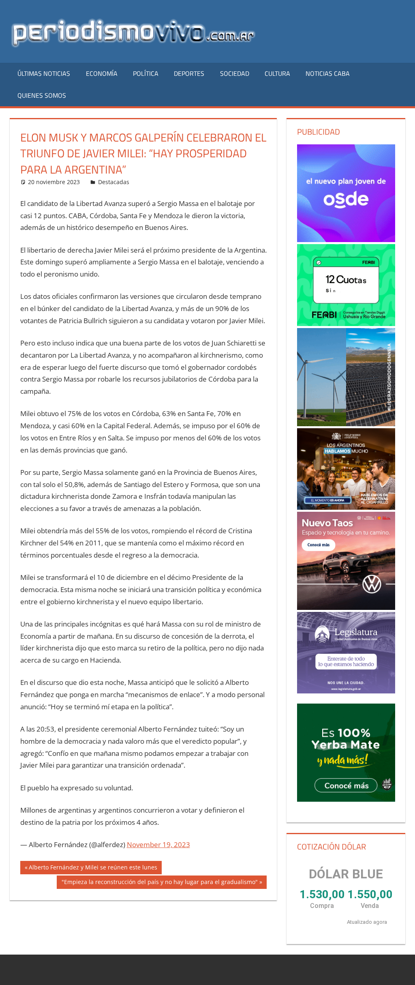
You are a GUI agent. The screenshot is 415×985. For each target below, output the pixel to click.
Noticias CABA (328, 73)
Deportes (189, 73)
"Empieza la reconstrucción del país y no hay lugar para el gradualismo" (159, 883)
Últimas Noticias (43, 73)
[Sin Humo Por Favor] (346, 469)
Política (145, 73)
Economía (102, 73)
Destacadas (113, 182)
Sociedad (234, 73)
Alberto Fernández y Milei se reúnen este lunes (92, 868)
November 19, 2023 (158, 844)
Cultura (277, 73)
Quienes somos (41, 95)
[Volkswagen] (346, 561)
